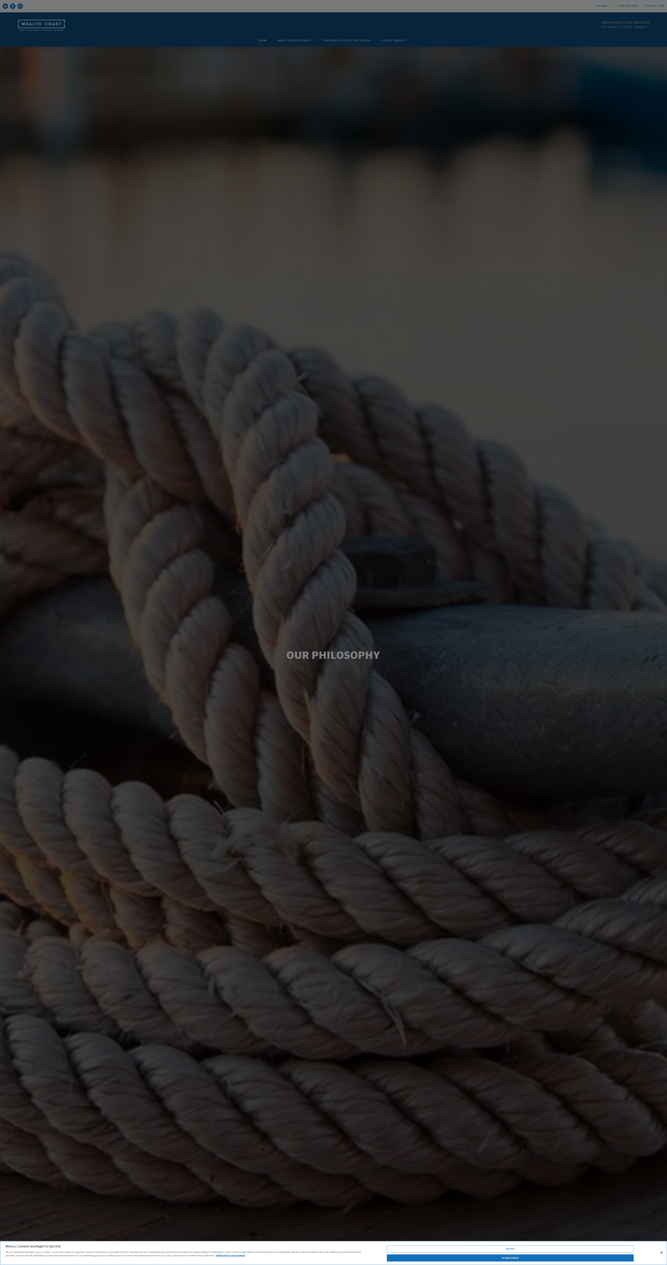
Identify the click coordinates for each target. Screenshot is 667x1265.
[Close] (661, 1252)
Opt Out (510, 1249)
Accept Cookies (510, 1258)
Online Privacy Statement (230, 1255)
